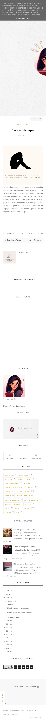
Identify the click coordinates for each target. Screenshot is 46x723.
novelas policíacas (31, 500)
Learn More (19, 18)
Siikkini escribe (36, 459)
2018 (7, 627)
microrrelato (23, 124)
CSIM (29, 479)
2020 (7, 620)
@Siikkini (10, 459)
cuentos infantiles (12, 483)
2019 (7, 624)
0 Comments (8, 233)
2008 (7, 648)
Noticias (8, 496)
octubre (11, 601)
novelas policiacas (12, 500)
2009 (7, 645)
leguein (31, 487)
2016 (7, 631)
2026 (7, 591)
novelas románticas (12, 504)
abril (9, 604)
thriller (8, 512)
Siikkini (23, 253)
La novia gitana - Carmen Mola (24, 529)
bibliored (8, 479)
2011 (7, 638)
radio (17, 508)
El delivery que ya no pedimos (18, 608)
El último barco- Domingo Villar (24, 564)
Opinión (28, 504)
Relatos (27, 508)
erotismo (27, 483)
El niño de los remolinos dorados (19, 613)
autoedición (9, 475)
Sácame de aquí (13, 617)
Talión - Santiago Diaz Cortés (24, 547)
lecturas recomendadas (14, 487)
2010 (7, 641)
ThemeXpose (27, 711)
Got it (30, 18)
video (18, 512)
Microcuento (10, 492)
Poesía (7, 508)
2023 (7, 598)
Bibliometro (23, 475)
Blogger (37, 687)
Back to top (35, 718)
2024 (7, 594)
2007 (7, 652)
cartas (19, 479)
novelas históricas (23, 496)
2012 (7, 634)
